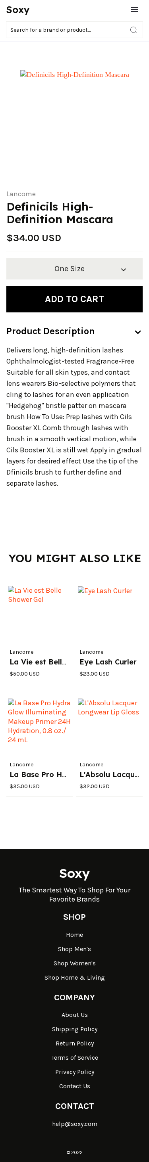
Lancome (21, 194)
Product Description (50, 331)
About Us (75, 1014)
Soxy (18, 9)
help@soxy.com (74, 1124)
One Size (69, 268)
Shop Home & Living (75, 977)
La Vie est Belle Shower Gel (60, 661)
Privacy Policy (74, 1072)
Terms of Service (74, 1057)
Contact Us (74, 1086)
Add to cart (74, 298)
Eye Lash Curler (108, 661)
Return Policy (75, 1043)
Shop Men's (74, 949)
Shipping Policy (74, 1029)
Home (74, 934)
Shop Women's (75, 963)
